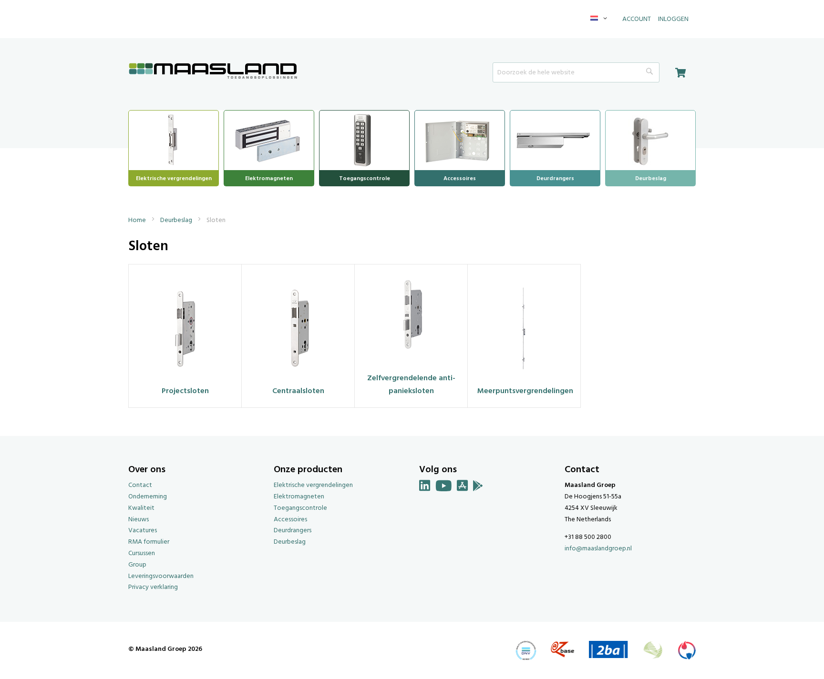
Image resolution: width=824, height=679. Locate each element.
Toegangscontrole (300, 508)
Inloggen (673, 19)
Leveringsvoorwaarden (161, 576)
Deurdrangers (292, 530)
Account (636, 19)
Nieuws (138, 519)
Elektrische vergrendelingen (313, 485)
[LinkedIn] (425, 488)
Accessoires (290, 519)
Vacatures (142, 530)
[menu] (412, 148)
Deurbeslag (177, 220)
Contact (140, 485)
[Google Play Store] (478, 488)
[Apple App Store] (462, 488)
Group (137, 564)
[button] (600, 19)
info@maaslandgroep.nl (598, 548)
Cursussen (141, 553)
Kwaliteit (141, 508)
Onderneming (147, 496)
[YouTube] (443, 488)
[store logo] (213, 71)
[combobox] (576, 72)
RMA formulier (148, 542)
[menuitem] (173, 139)
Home (137, 220)
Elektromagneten (299, 496)
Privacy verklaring (153, 587)
